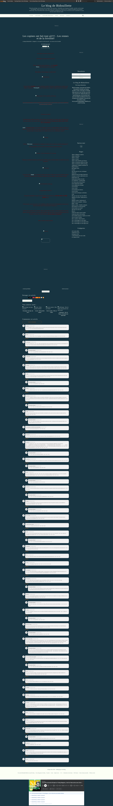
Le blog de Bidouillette (56, 5)
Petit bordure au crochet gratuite (78, 206)
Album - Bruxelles (75, 156)
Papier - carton (75, 203)
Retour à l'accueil (45, 291)
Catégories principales (47, 15)
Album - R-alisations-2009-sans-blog (79, 163)
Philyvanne (29, 144)
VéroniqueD (36, 87)
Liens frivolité (75, 191)
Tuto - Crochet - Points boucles (78, 218)
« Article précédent (26, 288)
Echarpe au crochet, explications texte (80, 176)
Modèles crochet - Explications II (79, 200)
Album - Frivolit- (75, 159)
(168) (78, 235)
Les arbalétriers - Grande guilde (78, 180)
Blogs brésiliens (75, 166)
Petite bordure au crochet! (77, 208)
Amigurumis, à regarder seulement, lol (80, 165)
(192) (75, 234)
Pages (56, 15)
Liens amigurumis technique (78, 185)
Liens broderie (75, 186)
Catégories (37, 15)
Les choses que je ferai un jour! (78, 182)
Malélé (32, 174)
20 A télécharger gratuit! (45, 44)
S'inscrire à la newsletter (27, 300)
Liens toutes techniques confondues (79, 192)
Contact (68, 15)
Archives (62, 15)
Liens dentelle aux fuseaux (77, 189)
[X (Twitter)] (78, 1)
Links (73, 194)
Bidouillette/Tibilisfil (83, 101)
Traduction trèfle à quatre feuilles (79, 212)
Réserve (73, 211)
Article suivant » (65, 288)
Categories (34, 41)
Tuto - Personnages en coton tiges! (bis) (80, 221)
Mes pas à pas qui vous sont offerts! (79, 195)
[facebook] (76, 1)
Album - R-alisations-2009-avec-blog (79, 162)
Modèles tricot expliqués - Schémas (79, 201)
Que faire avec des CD (76, 209)
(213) (75, 232)
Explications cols (75, 177)
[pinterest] (80, 1)
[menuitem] (31, 15)
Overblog (64, 769)
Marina (37, 66)
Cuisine (73, 169)
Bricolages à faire (75, 168)
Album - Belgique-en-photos (78, 154)
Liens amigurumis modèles (77, 183)
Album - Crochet (75, 157)
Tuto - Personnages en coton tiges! (79, 220)
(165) (75, 237)
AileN (24, 127)
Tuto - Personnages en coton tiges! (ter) (80, 223)
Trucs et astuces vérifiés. (77, 217)
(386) (75, 231)
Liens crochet (74, 188)
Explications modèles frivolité (78, 179)
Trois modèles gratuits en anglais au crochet (81, 215)
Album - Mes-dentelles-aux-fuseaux (79, 160)
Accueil (31, 15)
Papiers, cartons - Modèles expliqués (79, 205)
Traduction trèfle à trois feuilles (78, 214)
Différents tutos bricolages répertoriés (80, 174)
